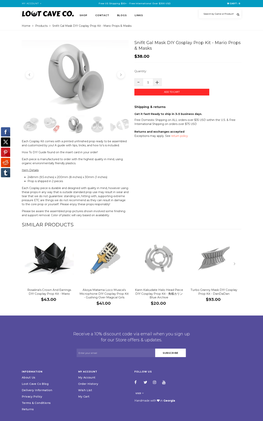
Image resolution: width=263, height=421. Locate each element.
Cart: (235, 3)
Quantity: (140, 71)
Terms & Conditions (36, 403)
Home (26, 26)
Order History (88, 384)
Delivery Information (37, 390)
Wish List (85, 390)
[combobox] (220, 13)
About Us (28, 377)
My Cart (84, 396)
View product (49, 262)
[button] (29, 75)
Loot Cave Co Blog (35, 384)
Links (139, 15)
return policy (179, 136)
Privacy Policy (32, 396)
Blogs (122, 15)
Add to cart (172, 92)
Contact (102, 15)
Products (41, 26)
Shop (83, 15)
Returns (28, 409)
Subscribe (170, 353)
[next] (237, 264)
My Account (86, 377)
